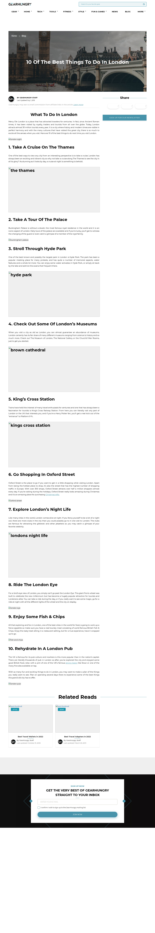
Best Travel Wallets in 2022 (30, 737)
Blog (128, 11)
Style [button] (81, 11)
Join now (77, 814)
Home (14, 36)
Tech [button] (39, 11)
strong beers (71, 663)
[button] (18, 11)
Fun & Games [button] (98, 11)
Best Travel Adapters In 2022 (77, 737)
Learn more (78, 105)
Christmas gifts (52, 494)
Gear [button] (14, 11)
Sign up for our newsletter (124, 118)
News (115, 11)
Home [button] (27, 11)
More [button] (140, 11)
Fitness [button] (67, 11)
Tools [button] (52, 11)
